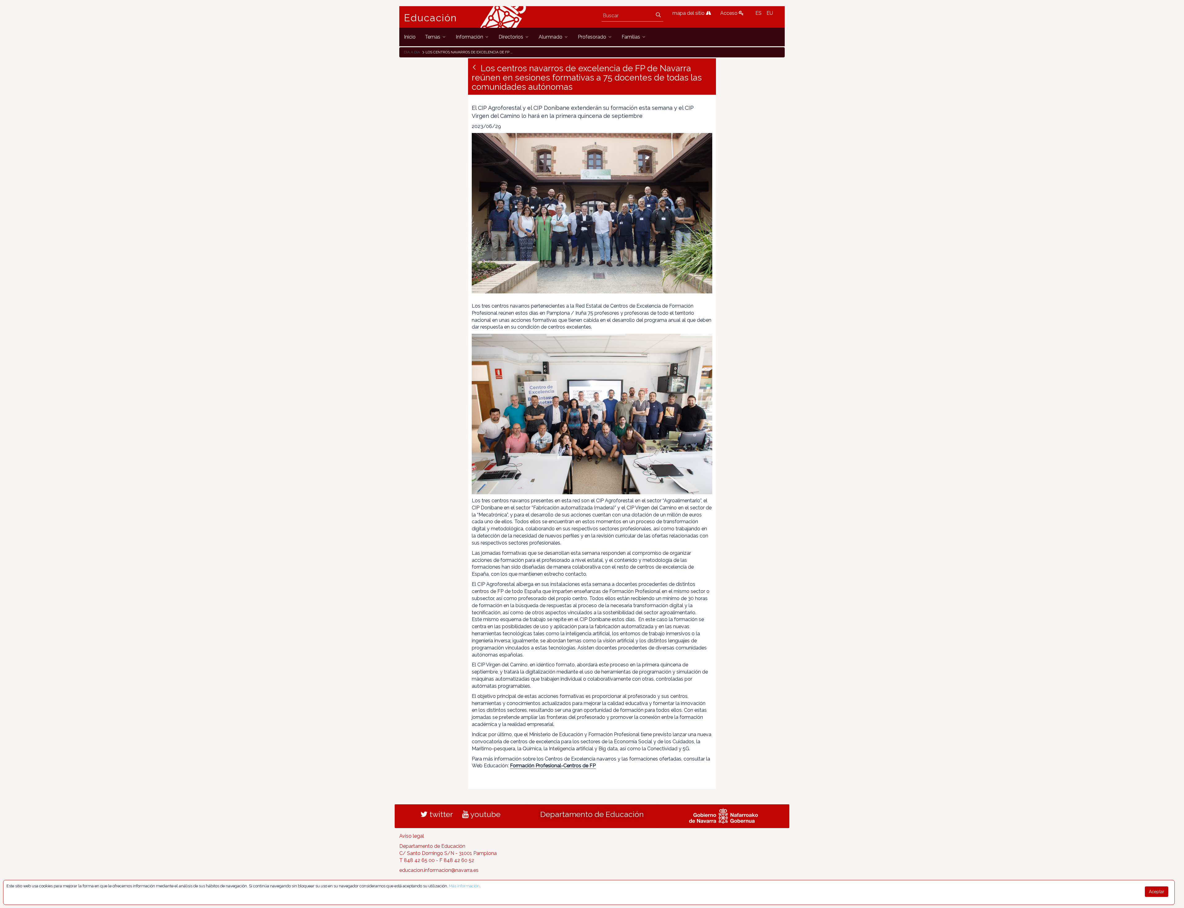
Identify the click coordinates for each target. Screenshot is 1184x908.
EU (770, 13)
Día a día (412, 52)
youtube (484, 814)
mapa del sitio (689, 13)
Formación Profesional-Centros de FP (553, 766)
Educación (430, 18)
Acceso (729, 13)
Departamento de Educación (592, 814)
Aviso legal (411, 836)
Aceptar (1156, 891)
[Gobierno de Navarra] (723, 815)
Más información (464, 886)
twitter (440, 814)
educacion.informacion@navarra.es (439, 870)
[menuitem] (409, 37)
